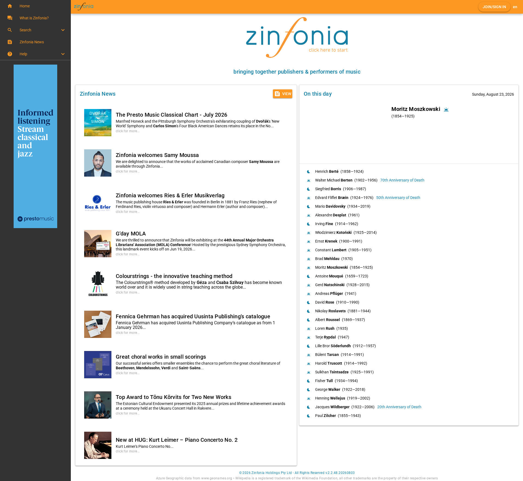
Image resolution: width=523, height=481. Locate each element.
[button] (35, 6)
